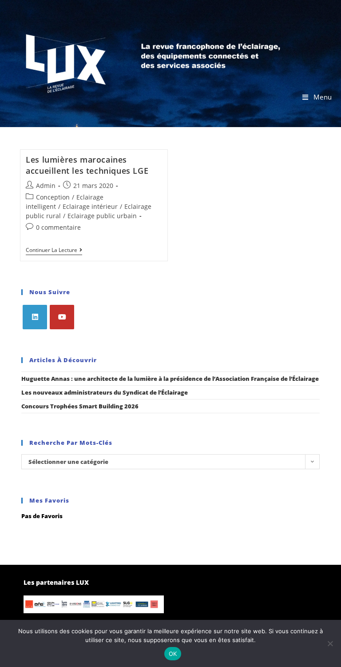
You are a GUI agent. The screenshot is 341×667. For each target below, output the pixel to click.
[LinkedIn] (35, 317)
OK (173, 653)
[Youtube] (62, 317)
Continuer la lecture (54, 250)
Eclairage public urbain (102, 216)
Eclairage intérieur (90, 206)
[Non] (329, 643)
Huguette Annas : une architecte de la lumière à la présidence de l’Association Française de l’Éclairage (170, 379)
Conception (53, 197)
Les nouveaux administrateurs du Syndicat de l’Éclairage (104, 392)
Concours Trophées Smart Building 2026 (80, 406)
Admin (46, 185)
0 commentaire (58, 227)
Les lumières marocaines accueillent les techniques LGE (87, 165)
